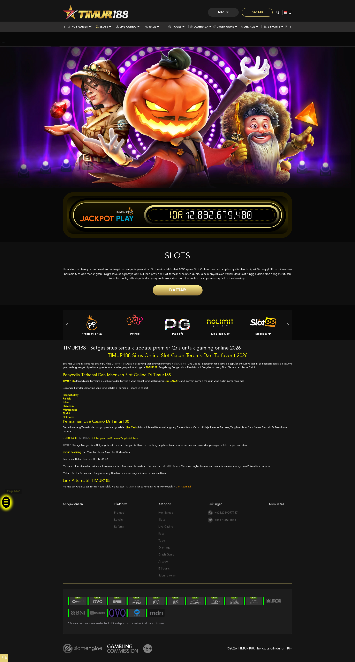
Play (125, 218)
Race (152, 27)
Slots (104, 27)
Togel (176, 27)
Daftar (257, 12)
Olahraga (201, 27)
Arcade (249, 27)
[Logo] (96, 12)
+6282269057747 (226, 512)
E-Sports (273, 27)
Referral (119, 526)
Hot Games (79, 27)
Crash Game (225, 27)
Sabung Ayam (167, 575)
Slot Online (180, 364)
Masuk (223, 12)
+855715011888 (225, 519)
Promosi (119, 512)
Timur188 (120, 364)
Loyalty (118, 519)
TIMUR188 (83, 438)
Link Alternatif (183, 487)
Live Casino (128, 27)
